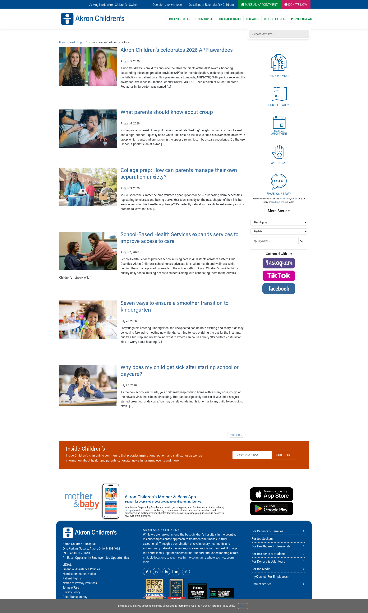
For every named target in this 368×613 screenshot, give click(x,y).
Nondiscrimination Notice (79, 574)
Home (62, 42)
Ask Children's (226, 4)
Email (86, 553)
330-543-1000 (173, 4)
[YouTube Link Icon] (176, 571)
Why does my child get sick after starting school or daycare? (180, 370)
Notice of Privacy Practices (80, 583)
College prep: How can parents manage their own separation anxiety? (179, 173)
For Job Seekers (262, 538)
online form (285, 198)
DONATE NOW (297, 4)
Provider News (301, 19)
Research (252, 19)
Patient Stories (179, 19)
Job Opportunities (117, 557)
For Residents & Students (268, 553)
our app (129, 510)
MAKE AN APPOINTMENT (261, 4)
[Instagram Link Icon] (156, 571)
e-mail (294, 198)
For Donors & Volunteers (268, 561)
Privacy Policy (71, 592)
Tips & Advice (204, 19)
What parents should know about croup (167, 111)
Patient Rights (72, 578)
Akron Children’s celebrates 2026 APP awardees (177, 49)
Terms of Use (71, 587)
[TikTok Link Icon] (186, 571)
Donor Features (275, 19)
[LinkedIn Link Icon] (166, 571)
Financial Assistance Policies (81, 569)
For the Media (261, 569)
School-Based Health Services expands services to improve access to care (179, 237)
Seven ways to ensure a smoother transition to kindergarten (174, 306)
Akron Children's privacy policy (218, 605)
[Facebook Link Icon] (147, 571)
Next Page (236, 434)
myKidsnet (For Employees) (270, 576)
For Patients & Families (267, 531)
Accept (243, 606)
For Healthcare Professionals (271, 546)
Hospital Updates (229, 19)
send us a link (277, 201)
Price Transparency (75, 597)
